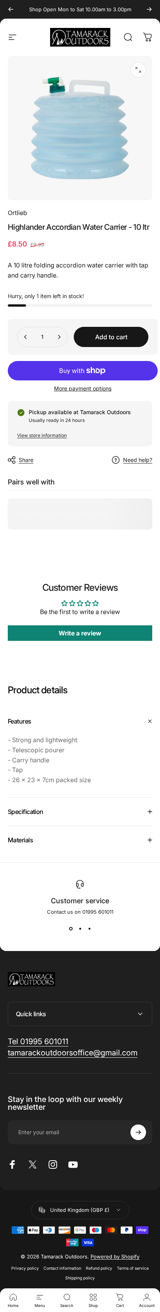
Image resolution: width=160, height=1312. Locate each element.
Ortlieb (17, 213)
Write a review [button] (80, 633)
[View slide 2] (80, 929)
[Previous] (10, 9)
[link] (38, 1041)
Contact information (62, 1268)
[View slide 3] (89, 929)
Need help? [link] (137, 459)
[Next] (149, 9)
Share (26, 459)
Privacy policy (25, 1268)
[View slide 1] (70, 929)
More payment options (82, 388)
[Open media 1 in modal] (138, 70)
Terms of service (133, 1268)
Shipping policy (80, 1278)
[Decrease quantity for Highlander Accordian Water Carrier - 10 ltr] (25, 337)
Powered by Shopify (114, 1256)
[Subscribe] (138, 1132)
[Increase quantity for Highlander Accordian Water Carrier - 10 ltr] (59, 337)
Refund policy (99, 1268)
